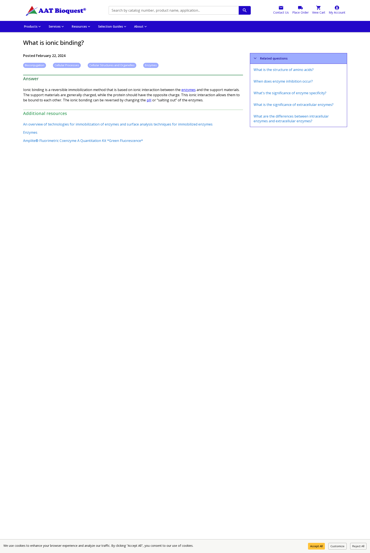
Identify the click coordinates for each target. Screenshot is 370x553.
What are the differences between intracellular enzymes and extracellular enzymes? (291, 118)
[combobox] (173, 10)
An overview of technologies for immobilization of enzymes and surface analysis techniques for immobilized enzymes (118, 124)
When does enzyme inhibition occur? (283, 81)
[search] (245, 10)
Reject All (358, 546)
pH (149, 100)
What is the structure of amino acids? (284, 69)
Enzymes (30, 132)
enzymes (188, 89)
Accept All (316, 546)
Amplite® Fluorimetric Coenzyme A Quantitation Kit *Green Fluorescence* (83, 140)
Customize (337, 546)
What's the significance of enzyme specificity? (290, 93)
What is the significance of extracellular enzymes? (293, 104)
